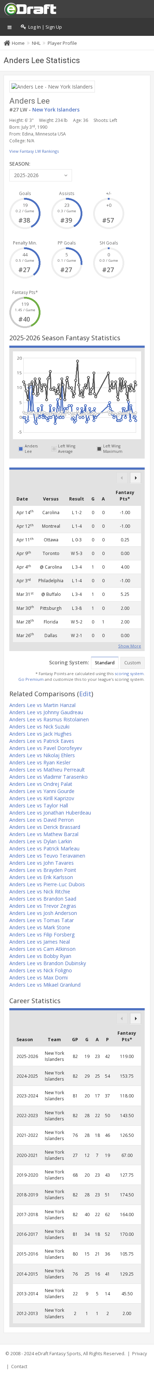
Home (18, 43)
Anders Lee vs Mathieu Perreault (47, 769)
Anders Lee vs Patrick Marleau (44, 848)
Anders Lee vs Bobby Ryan (40, 956)
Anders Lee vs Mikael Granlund (45, 984)
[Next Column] (135, 477)
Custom (132, 663)
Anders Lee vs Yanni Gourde (41, 791)
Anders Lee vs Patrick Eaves (41, 740)
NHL (36, 43)
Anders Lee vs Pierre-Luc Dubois (47, 884)
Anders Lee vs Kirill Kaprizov (41, 798)
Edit (85, 693)
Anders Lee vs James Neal (39, 941)
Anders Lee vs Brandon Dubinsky (47, 963)
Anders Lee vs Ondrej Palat (40, 783)
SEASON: (19, 163)
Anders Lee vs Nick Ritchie (39, 891)
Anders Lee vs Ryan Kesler (40, 762)
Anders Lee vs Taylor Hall (38, 805)
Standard (105, 663)
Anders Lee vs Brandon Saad (42, 898)
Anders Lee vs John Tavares (41, 862)
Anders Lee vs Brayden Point (42, 870)
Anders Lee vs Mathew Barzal (43, 834)
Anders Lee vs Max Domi (38, 977)
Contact (19, 1366)
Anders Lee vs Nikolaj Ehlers (42, 755)
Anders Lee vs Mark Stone (39, 927)
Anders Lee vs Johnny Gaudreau (46, 712)
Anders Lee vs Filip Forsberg (41, 934)
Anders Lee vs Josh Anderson (43, 913)
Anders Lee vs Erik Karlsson (41, 877)
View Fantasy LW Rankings (34, 151)
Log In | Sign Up (44, 27)
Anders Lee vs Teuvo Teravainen (47, 855)
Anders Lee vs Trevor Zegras (42, 905)
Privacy (139, 1354)
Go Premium (31, 679)
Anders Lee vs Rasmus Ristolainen (49, 719)
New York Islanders (56, 109)
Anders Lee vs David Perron (41, 819)
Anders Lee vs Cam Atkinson (42, 948)
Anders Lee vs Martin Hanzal (42, 705)
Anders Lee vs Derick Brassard (44, 827)
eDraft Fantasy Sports (58, 1354)
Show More (129, 645)
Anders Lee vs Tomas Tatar (41, 920)
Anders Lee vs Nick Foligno (40, 970)
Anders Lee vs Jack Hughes (40, 733)
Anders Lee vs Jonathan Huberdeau (50, 812)
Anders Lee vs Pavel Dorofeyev (45, 748)
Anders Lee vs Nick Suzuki (39, 726)
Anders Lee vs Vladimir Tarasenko (48, 776)
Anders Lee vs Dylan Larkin (40, 841)
